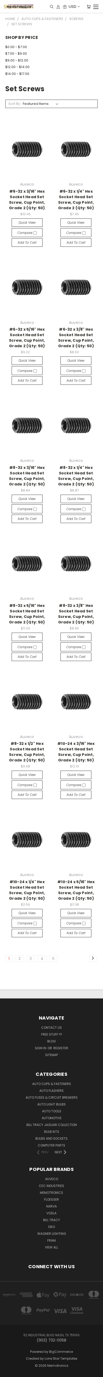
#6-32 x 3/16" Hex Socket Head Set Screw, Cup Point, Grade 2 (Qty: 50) (27, 200)
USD (72, 6)
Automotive (52, 1118)
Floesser (51, 1199)
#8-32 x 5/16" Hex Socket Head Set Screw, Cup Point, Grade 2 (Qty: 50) (27, 614)
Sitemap (51, 1055)
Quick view (27, 222)
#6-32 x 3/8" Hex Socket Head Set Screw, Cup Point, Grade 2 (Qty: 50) (76, 338)
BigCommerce (61, 1351)
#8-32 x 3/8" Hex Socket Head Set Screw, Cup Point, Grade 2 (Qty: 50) (76, 614)
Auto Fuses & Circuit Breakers (52, 1097)
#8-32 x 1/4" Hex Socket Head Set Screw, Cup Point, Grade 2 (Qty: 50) (76, 476)
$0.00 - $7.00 (16, 46)
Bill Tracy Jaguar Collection (51, 1125)
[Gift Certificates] (65, 6)
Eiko (51, 1227)
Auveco (51, 1179)
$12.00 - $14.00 (17, 66)
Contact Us (51, 1027)
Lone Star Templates (61, 1358)
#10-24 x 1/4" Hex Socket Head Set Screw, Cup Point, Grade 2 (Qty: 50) (27, 890)
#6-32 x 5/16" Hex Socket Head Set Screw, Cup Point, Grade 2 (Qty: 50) (27, 338)
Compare (25, 233)
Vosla (51, 1213)
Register (60, 1048)
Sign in (41, 1048)
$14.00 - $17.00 (17, 73)
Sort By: (14, 103)
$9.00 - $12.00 (16, 60)
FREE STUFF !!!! (51, 1034)
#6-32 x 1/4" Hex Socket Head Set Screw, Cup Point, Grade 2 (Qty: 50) (76, 200)
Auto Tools (51, 1111)
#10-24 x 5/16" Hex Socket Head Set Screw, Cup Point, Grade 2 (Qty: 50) (76, 890)
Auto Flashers (51, 1090)
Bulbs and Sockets (51, 1138)
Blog (51, 1041)
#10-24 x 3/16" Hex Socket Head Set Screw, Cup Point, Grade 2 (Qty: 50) (76, 752)
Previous (8, 1368)
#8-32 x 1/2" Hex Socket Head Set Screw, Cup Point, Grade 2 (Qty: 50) (27, 752)
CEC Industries (51, 1186)
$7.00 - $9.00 (16, 53)
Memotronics (51, 1192)
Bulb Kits (51, 1131)
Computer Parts (51, 1145)
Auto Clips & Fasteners (51, 1084)
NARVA (51, 1206)
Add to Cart (27, 242)
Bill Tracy (51, 1220)
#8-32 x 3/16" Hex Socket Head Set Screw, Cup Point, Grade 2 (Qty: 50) (27, 476)
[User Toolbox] (58, 6)
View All (51, 1247)
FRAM (51, 1240)
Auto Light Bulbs (51, 1104)
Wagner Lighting (51, 1233)
